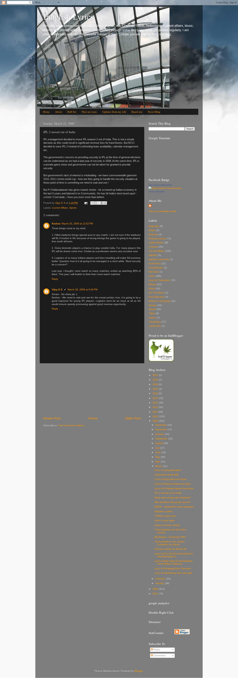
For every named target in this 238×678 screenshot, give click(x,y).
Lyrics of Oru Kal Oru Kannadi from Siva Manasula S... (174, 555)
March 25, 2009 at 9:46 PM (83, 289)
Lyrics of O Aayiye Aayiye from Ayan (174, 488)
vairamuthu (155, 326)
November (161, 429)
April (158, 461)
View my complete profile (162, 211)
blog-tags (154, 226)
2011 (155, 412)
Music (152, 288)
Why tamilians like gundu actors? (173, 502)
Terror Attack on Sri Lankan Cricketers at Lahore (170, 543)
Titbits (152, 313)
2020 (155, 379)
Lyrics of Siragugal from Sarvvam (173, 568)
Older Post (133, 418)
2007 (155, 593)
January (160, 583)
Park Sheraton (156, 297)
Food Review (156, 267)
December (161, 425)
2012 (155, 407)
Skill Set (71, 111)
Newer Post (52, 418)
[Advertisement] (92, 389)
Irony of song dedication (168, 470)
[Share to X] (98, 203)
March (159, 466)
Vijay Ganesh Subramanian (160, 185)
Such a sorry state (165, 520)
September (161, 438)
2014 (155, 398)
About (58, 111)
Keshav (56, 223)
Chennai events (157, 238)
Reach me (137, 111)
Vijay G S (57, 289)
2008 (155, 589)
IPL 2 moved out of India (168, 493)
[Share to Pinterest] (105, 203)
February (160, 578)
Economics (155, 263)
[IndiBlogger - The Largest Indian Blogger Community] (161, 360)
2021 (155, 375)
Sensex (153, 305)
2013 (155, 402)
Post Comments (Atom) (71, 425)
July (157, 448)
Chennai (153, 234)
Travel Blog (154, 111)
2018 (155, 384)
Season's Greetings (159, 301)
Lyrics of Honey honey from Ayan (173, 484)
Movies (152, 284)
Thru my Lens (89, 111)
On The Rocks (156, 292)
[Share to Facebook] (102, 203)
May (158, 457)
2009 (155, 421)
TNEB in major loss (165, 516)
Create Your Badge (157, 192)
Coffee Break (156, 242)
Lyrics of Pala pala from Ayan (170, 479)
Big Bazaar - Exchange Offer (170, 537)
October (160, 434)
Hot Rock (154, 272)
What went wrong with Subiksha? (173, 497)
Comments (159, 655)
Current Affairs (60, 208)
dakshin (153, 255)
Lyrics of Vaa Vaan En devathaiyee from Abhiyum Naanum (174, 562)
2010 (155, 416)
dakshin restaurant (159, 259)
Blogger (139, 671)
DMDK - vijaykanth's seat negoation (174, 506)
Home (46, 111)
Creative (153, 246)
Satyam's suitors (164, 511)
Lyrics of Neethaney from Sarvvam (174, 573)
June (158, 452)
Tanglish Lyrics (68, 16)
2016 (155, 389)
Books (152, 230)
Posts (156, 649)
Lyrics (152, 276)
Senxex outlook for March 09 (170, 549)
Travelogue (155, 321)
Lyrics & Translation (159, 280)
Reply (55, 279)
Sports (72, 208)
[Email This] (92, 203)
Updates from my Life (114, 111)
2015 (155, 393)
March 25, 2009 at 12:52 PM (77, 223)
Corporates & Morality (167, 474)
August (159, 443)
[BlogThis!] (95, 203)
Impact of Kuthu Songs (167, 525)
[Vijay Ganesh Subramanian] (165, 188)
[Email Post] (85, 203)
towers (152, 317)
